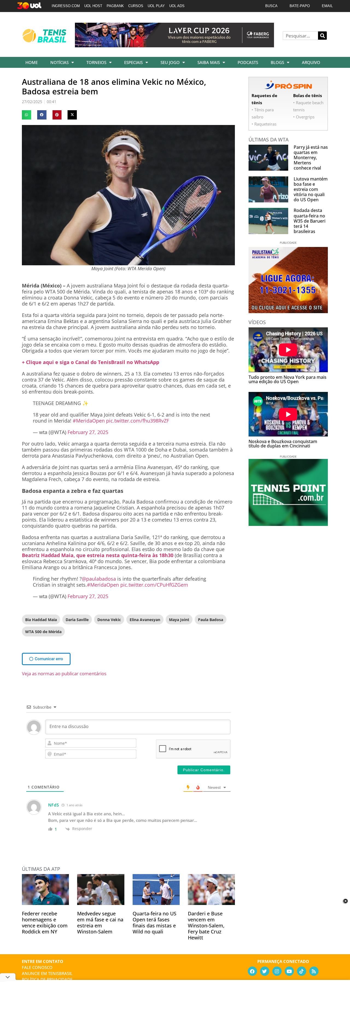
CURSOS (135, 6)
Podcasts (248, 62)
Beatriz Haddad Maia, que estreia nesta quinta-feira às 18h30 (97, 555)
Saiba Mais (208, 62)
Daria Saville (77, 619)
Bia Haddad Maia (41, 619)
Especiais (133, 62)
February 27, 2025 (88, 432)
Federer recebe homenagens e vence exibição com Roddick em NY (45, 922)
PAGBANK (115, 6)
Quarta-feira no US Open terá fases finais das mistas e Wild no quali (154, 922)
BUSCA (271, 6)
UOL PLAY (156, 6)
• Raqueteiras (264, 124)
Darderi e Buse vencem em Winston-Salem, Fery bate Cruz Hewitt (206, 925)
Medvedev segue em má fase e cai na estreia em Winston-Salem (100, 922)
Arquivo (311, 62)
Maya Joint (179, 619)
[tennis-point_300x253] (288, 524)
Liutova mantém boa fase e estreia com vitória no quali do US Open (311, 189)
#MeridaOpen (89, 420)
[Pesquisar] (322, 35)
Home (31, 62)
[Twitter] (264, 971)
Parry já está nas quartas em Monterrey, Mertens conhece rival (311, 157)
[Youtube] (289, 971)
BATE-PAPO (300, 6)
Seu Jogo (170, 62)
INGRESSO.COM (66, 6)
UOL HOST (93, 6)
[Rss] (314, 971)
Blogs (277, 62)
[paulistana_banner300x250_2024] (288, 311)
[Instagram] (277, 971)
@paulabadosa (99, 578)
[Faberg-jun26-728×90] (174, 45)
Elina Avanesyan (145, 619)
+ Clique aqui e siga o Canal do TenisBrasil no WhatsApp (90, 362)
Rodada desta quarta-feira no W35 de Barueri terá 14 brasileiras (309, 220)
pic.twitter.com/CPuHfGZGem (154, 584)
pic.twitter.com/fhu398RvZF (137, 420)
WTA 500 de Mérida (43, 631)
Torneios (96, 62)
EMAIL (327, 6)
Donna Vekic (109, 619)
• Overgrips (303, 117)
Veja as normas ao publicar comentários (64, 673)
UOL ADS (177, 6)
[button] (26, 115)
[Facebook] (252, 971)
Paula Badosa (210, 619)
